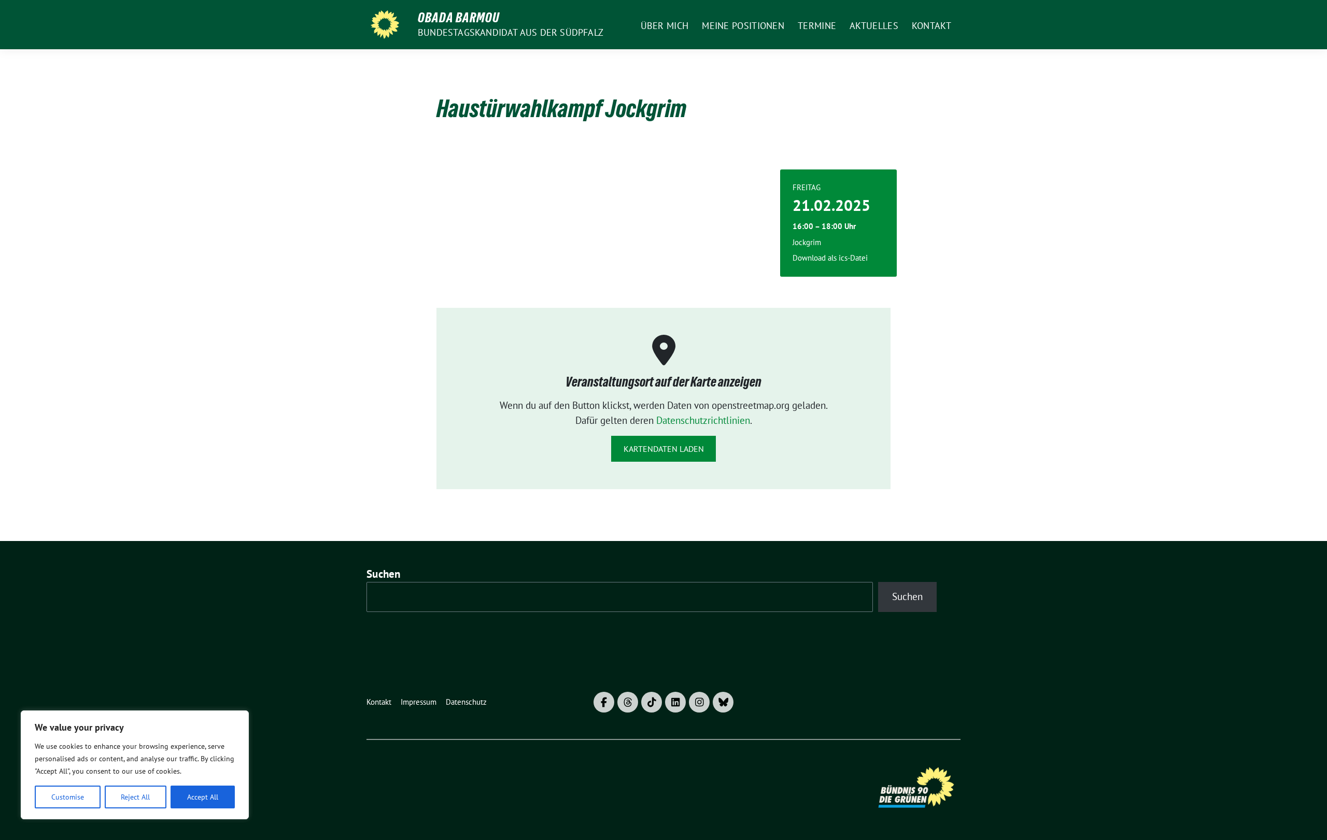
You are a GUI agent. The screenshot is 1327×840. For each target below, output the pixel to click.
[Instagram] (699, 702)
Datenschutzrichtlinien (703, 420)
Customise (67, 797)
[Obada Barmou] (385, 24)
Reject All (135, 797)
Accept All (202, 797)
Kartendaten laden (664, 449)
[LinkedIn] (675, 702)
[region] (135, 764)
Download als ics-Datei (830, 258)
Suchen (383, 574)
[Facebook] (604, 702)
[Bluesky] (723, 702)
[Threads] (627, 702)
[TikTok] (651, 702)
